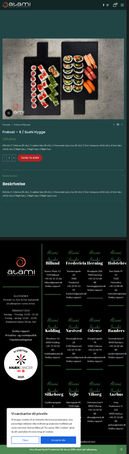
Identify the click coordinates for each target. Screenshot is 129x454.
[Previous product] (114, 125)
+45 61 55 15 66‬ (53, 278)
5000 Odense (95, 346)
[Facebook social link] (103, 5)
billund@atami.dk (53, 282)
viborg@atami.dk (95, 417)
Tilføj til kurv (30, 157)
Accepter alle (58, 440)
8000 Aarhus (116, 413)
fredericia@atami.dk (76, 293)
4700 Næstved (73, 346)
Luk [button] (121, 449)
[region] (44, 427)
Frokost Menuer (22, 124)
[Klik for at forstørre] (9, 113)
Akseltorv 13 (52, 338)
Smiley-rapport (21, 331)
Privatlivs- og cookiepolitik (21, 335)
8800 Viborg (94, 406)
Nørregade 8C (73, 402)
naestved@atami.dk (76, 357)
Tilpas (25, 440)
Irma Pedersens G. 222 (116, 406)
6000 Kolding (53, 342)
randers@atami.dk (117, 353)
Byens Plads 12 (53, 271)
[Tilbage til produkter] (118, 125)
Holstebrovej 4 (95, 402)
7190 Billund (52, 274)
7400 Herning (95, 274)
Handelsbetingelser (21, 339)
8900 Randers (116, 342)
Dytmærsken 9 (116, 338)
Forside (6, 124)
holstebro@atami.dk (118, 293)
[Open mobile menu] (122, 5)
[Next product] (122, 125)
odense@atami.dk (96, 357)
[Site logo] (17, 4)
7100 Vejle (73, 406)
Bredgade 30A (94, 271)
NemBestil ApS (87, 441)
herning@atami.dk (96, 286)
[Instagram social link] (107, 5)
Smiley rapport (52, 286)
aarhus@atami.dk (117, 424)
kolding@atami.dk (54, 353)
